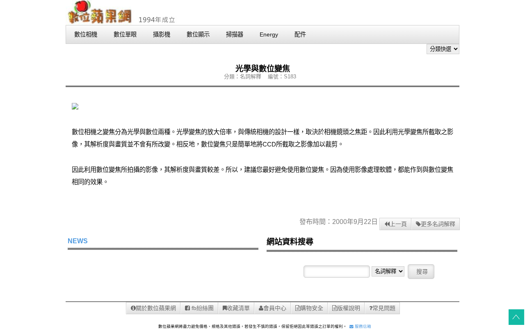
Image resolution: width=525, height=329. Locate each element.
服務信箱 (362, 326)
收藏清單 (238, 308)
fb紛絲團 (202, 308)
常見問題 (383, 308)
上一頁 (398, 224)
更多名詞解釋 (438, 224)
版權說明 (348, 308)
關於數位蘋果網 (156, 308)
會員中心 (274, 308)
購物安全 (311, 308)
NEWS (78, 241)
